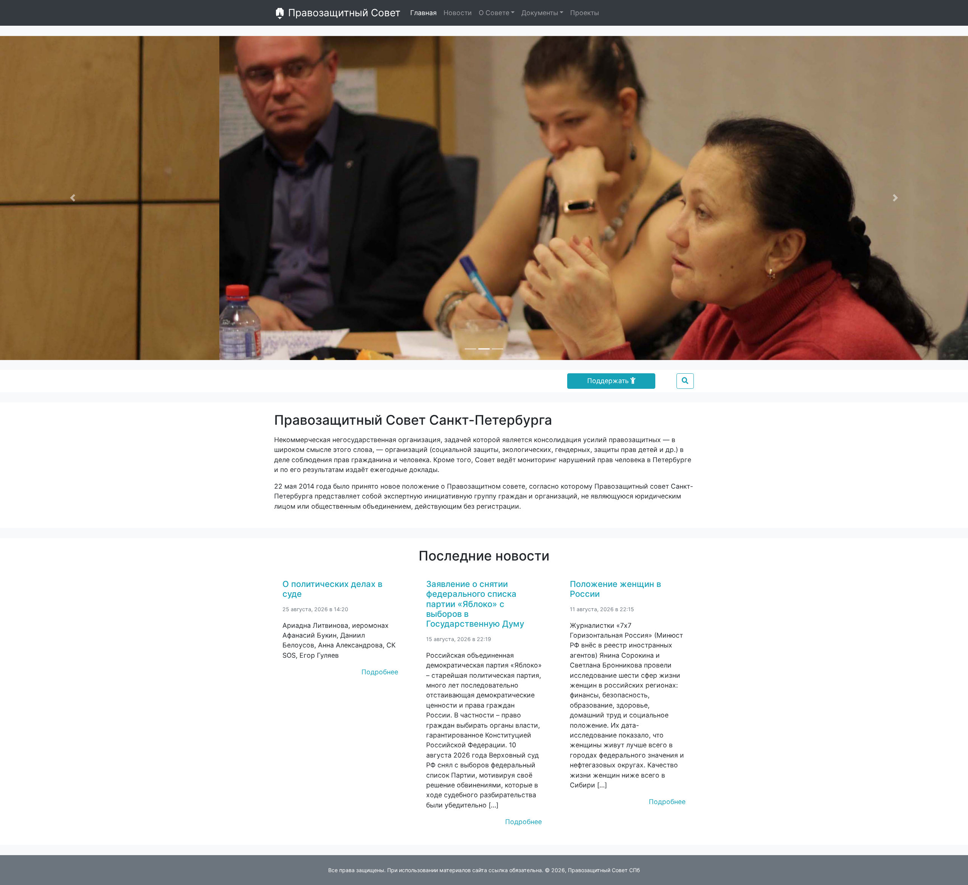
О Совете (494, 13)
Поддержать (608, 381)
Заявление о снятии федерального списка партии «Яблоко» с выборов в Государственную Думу (475, 604)
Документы (539, 13)
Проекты (584, 13)
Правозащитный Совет (342, 12)
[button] (72, 198)
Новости (458, 13)
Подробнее (379, 672)
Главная (423, 13)
